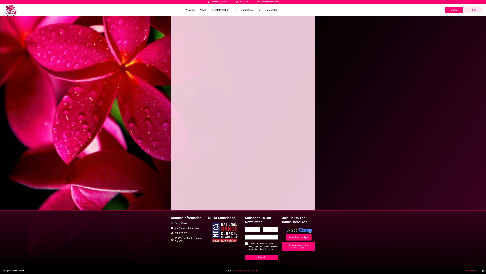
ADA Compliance (471, 271)
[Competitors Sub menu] (259, 10)
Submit (261, 257)
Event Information (220, 10)
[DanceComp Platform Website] (298, 230)
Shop (473, 10)
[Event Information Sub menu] (235, 10)
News (203, 10)
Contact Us (271, 10)
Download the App (298, 237)
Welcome (190, 10)
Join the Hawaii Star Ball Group (298, 246)
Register (454, 10)
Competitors (247, 10)
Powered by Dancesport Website (245, 271)
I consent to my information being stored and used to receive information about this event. (263, 246)
